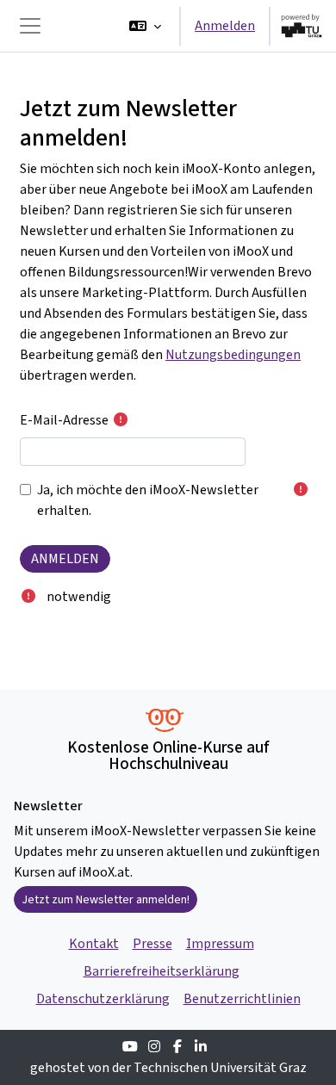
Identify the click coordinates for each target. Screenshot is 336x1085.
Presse (152, 943)
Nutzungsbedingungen (233, 354)
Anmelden (225, 25)
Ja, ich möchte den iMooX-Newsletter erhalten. (147, 499)
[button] (145, 26)
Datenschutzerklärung (103, 998)
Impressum (220, 943)
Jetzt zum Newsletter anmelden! (106, 899)
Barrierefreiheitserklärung (162, 971)
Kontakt (94, 943)
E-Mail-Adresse (64, 420)
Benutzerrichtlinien (242, 998)
